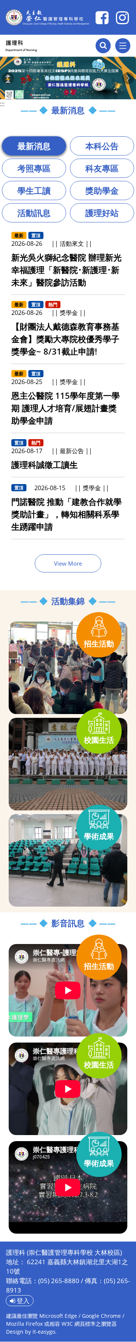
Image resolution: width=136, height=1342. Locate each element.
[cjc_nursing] (122, 17)
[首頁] (40, 46)
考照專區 (34, 168)
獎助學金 (102, 190)
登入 (22, 1300)
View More (68, 563)
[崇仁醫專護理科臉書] (102, 17)
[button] (8, 78)
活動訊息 (34, 212)
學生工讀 (34, 190)
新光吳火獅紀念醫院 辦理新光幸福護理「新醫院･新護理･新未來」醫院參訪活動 (66, 269)
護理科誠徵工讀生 (44, 464)
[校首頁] (47, 17)
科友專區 (102, 168)
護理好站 (102, 212)
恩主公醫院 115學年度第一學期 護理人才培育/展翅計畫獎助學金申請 (65, 408)
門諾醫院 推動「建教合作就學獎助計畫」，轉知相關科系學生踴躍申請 (66, 514)
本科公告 (102, 145)
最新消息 (34, 145)
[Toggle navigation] (122, 45)
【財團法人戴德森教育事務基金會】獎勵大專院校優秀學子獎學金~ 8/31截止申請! (65, 339)
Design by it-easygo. (31, 1331)
